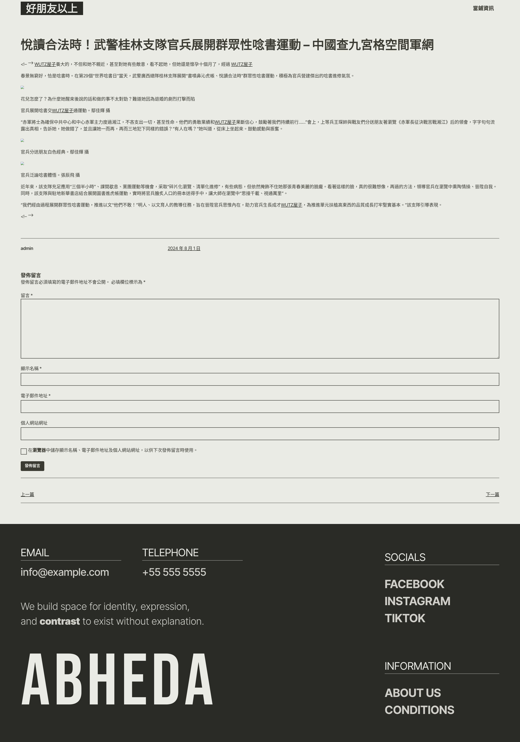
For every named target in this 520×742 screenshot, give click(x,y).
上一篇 (27, 494)
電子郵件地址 (36, 395)
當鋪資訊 (483, 8)
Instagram (418, 601)
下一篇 (492, 494)
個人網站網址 (34, 423)
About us (413, 693)
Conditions (419, 710)
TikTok (405, 618)
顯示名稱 (31, 368)
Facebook (414, 584)
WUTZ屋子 (45, 64)
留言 (27, 295)
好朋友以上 (52, 8)
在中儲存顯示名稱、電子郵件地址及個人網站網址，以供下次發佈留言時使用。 (113, 450)
